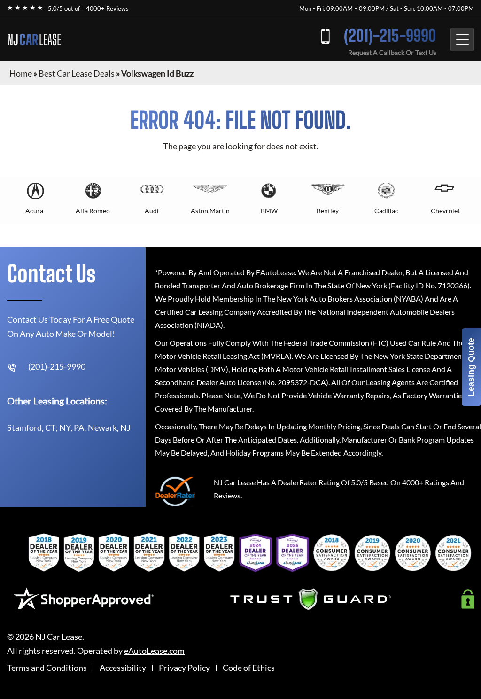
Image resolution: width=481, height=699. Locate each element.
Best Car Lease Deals (77, 73)
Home (20, 73)
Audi (152, 211)
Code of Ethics (249, 668)
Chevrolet (445, 211)
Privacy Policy (184, 668)
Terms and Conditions (47, 668)
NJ (34, 39)
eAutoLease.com (154, 651)
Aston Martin (210, 211)
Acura (34, 211)
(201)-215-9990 (390, 35)
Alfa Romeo (93, 211)
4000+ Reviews (107, 8)
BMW (269, 211)
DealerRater (297, 482)
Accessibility (123, 668)
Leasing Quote (471, 367)
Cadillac (386, 211)
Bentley (328, 211)
